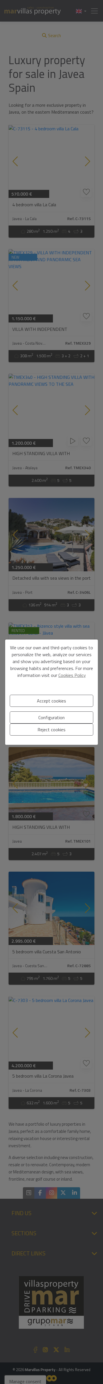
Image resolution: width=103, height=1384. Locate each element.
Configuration (51, 717)
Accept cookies (51, 700)
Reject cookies (51, 729)
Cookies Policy (72, 675)
